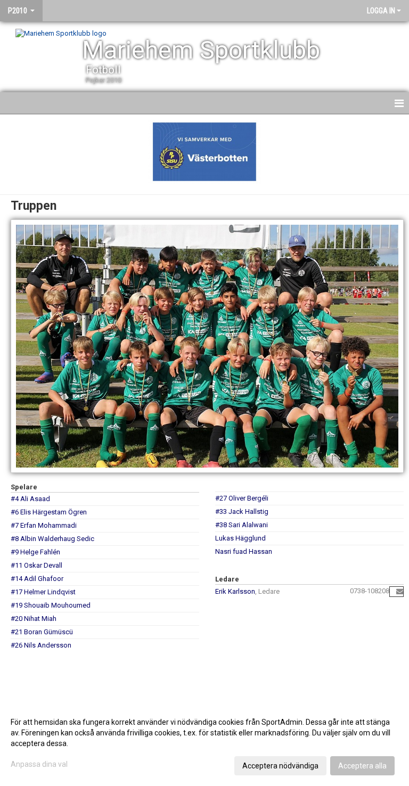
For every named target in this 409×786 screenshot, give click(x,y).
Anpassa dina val (39, 764)
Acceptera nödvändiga (280, 766)
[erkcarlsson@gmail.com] (399, 591)
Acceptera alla (362, 766)
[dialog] (204, 743)
